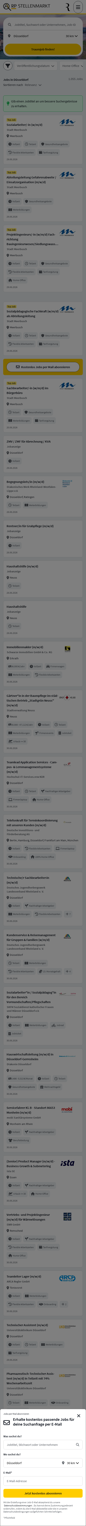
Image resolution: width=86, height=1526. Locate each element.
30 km (71, 1463)
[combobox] (40, 1444)
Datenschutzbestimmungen (18, 1505)
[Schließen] (79, 1415)
